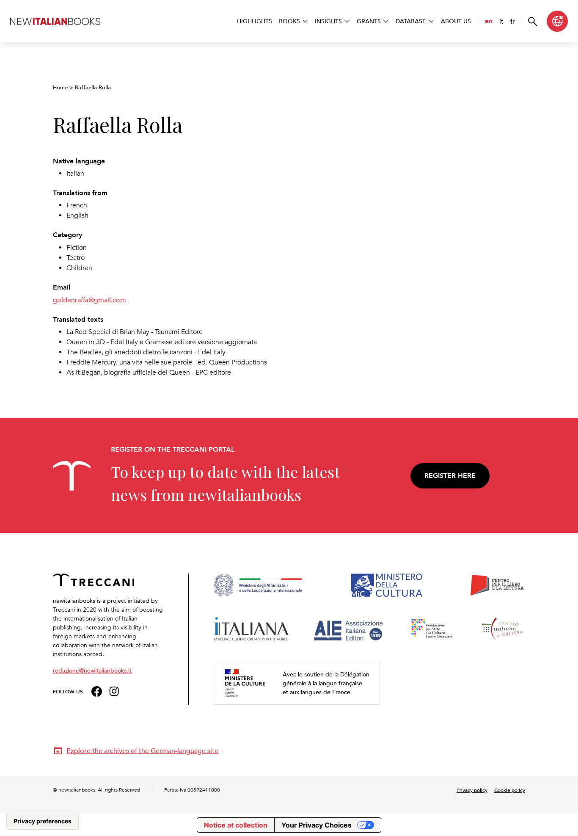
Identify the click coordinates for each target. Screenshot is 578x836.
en (489, 21)
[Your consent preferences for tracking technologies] (42, 821)
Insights (328, 21)
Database (411, 21)
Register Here (450, 475)
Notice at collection (235, 825)
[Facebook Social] (96, 690)
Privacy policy (472, 790)
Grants (369, 21)
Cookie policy (509, 790)
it (501, 21)
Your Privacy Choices (316, 825)
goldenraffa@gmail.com (89, 299)
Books (289, 21)
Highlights (254, 21)
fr (512, 21)
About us (456, 21)
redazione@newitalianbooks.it (92, 670)
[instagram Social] (114, 690)
